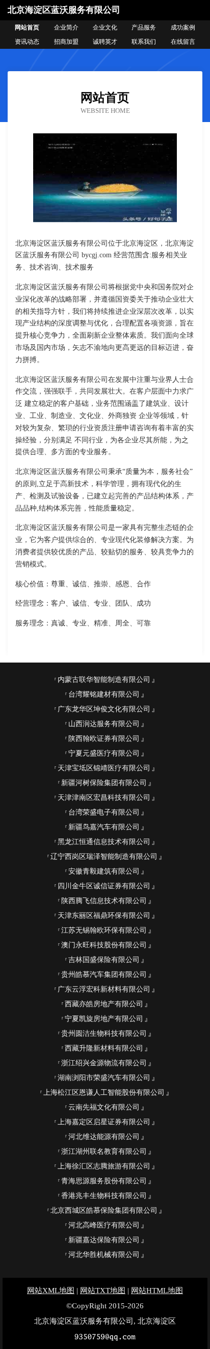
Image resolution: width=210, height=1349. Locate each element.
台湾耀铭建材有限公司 (104, 694)
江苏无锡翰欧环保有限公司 (104, 930)
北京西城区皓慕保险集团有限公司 (104, 1210)
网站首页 (27, 27)
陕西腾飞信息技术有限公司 (104, 901)
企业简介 (66, 27)
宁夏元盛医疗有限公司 (104, 753)
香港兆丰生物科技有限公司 (104, 1196)
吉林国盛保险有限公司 (104, 960)
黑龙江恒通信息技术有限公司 (104, 842)
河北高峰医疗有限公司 (104, 1225)
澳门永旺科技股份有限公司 (104, 945)
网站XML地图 (50, 1290)
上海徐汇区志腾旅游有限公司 (104, 1166)
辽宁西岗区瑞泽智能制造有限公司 (104, 856)
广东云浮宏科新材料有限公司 (104, 989)
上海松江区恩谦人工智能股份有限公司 (104, 1092)
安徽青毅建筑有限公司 (104, 871)
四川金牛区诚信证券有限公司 (104, 886)
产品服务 (144, 27)
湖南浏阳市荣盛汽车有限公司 (104, 1078)
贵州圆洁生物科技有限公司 (104, 1033)
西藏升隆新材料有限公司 (104, 1048)
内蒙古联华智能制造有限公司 (104, 679)
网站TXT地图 (102, 1290)
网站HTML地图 (157, 1290)
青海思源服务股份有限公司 (104, 1181)
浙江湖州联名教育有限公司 (104, 1151)
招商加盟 (66, 41)
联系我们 (144, 41)
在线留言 (183, 41)
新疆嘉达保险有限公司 (104, 1240)
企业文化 (105, 27)
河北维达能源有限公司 (104, 1137)
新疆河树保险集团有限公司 (104, 783)
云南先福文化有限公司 (104, 1107)
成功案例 (183, 27)
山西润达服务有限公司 (104, 724)
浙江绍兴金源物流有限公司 (104, 1063)
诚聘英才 (105, 41)
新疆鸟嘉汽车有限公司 (104, 827)
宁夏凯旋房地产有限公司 (104, 1019)
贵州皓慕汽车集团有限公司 (104, 974)
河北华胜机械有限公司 (104, 1254)
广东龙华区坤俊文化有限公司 (104, 709)
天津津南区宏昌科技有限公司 (104, 797)
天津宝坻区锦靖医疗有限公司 (104, 768)
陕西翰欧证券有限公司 (104, 738)
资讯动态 (27, 41)
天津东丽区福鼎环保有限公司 (104, 915)
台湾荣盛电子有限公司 (104, 812)
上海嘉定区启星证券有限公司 (104, 1122)
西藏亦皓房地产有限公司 (104, 1004)
